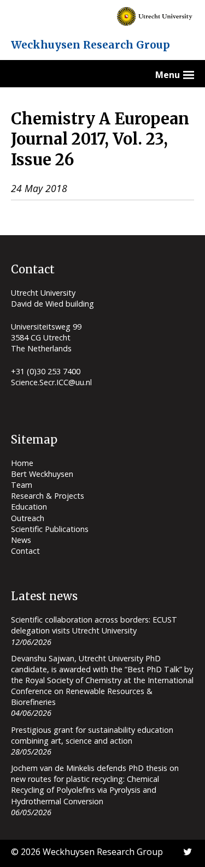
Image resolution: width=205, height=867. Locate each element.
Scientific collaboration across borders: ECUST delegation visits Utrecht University (94, 625)
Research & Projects (47, 496)
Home (22, 463)
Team (21, 485)
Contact (25, 551)
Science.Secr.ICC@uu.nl (51, 382)
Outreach (27, 518)
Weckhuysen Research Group (90, 44)
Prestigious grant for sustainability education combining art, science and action (92, 735)
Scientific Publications (50, 529)
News (21, 540)
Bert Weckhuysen (42, 474)
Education (29, 506)
